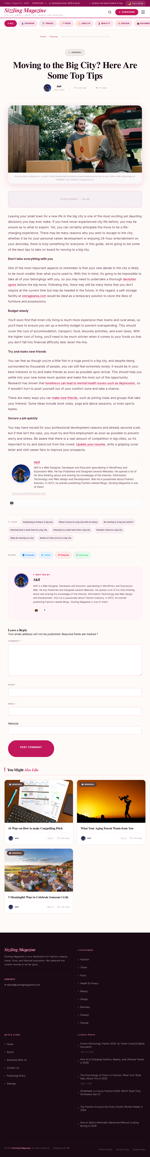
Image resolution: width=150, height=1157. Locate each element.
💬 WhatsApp (82, 555)
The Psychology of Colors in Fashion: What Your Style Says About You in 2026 (110, 1077)
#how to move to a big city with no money (78, 522)
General (54, 36)
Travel (48, 23)
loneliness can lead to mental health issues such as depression (90, 383)
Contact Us (13, 1067)
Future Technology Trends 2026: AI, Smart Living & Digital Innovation (112, 1045)
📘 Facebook (28, 555)
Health (84, 23)
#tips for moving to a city (22, 538)
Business (85, 1007)
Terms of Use (122, 1149)
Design (124, 23)
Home (43, 36)
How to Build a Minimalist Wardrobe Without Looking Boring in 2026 (109, 1124)
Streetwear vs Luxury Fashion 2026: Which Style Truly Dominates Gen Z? (110, 1093)
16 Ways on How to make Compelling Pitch (35, 828)
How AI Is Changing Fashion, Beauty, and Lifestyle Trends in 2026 (112, 1061)
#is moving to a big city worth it (118, 522)
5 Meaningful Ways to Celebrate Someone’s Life (38, 897)
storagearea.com (34, 296)
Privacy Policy (105, 1149)
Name (12, 685)
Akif (59, 86)
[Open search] (109, 12)
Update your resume (90, 444)
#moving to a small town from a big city (71, 530)
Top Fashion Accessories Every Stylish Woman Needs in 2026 (111, 1108)
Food (66, 23)
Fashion (27, 23)
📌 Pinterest (63, 555)
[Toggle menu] (143, 12)
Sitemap (11, 1083)
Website (13, 723)
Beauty (104, 23)
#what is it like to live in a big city (55, 538)
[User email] (11, 503)
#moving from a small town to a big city (28, 530)
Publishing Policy (16, 1075)
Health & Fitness (89, 983)
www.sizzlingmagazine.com (29, 493)
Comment (14, 641)
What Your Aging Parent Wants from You (107, 828)
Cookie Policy (139, 1149)
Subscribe (127, 12)
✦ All (11, 23)
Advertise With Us (17, 1060)
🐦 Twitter (46, 555)
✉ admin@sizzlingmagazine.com (22, 984)
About (10, 1052)
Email (12, 704)
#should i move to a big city (109, 530)
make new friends (65, 398)
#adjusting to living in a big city (38, 522)
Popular (84, 1022)
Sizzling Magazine (21, 1148)
